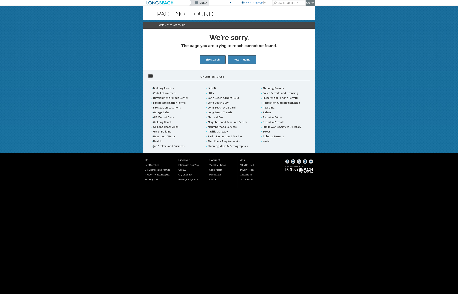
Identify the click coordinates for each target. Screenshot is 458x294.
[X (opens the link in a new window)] (299, 161)
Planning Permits (273, 88)
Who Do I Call (247, 165)
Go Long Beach (162, 122)
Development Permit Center (170, 98)
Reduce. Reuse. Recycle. (157, 174)
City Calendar (185, 174)
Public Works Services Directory (282, 127)
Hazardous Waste (164, 136)
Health (157, 141)
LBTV (211, 93)
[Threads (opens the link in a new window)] (305, 161)
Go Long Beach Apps (165, 127)
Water (267, 141)
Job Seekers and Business (168, 146)
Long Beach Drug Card (222, 107)
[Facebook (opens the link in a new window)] (287, 161)
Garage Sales (161, 112)
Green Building (162, 131)
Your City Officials (217, 165)
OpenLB (182, 170)
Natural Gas (215, 117)
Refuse (267, 112)
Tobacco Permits (273, 136)
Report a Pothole (273, 122)
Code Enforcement (165, 93)
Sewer (266, 131)
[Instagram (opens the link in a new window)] (293, 161)
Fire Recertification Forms (169, 102)
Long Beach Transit (220, 112)
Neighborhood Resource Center (227, 122)
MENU (203, 2)
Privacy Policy (247, 170)
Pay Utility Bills (152, 165)
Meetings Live (152, 179)
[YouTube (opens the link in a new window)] (311, 161)
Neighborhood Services (222, 127)
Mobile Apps (215, 174)
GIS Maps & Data (163, 117)
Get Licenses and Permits (157, 170)
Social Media (215, 170)
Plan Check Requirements (224, 141)
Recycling (268, 107)
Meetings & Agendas (188, 179)
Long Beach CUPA (218, 102)
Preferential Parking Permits (280, 98)
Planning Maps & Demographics (228, 146)
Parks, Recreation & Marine (225, 136)
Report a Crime (272, 117)
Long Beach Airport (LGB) (223, 98)
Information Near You (188, 165)
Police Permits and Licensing (280, 93)
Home (161, 25)
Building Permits (163, 88)
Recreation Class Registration (281, 102)
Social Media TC (248, 179)
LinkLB (212, 88)
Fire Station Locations (167, 107)
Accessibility (246, 174)
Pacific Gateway (218, 131)
